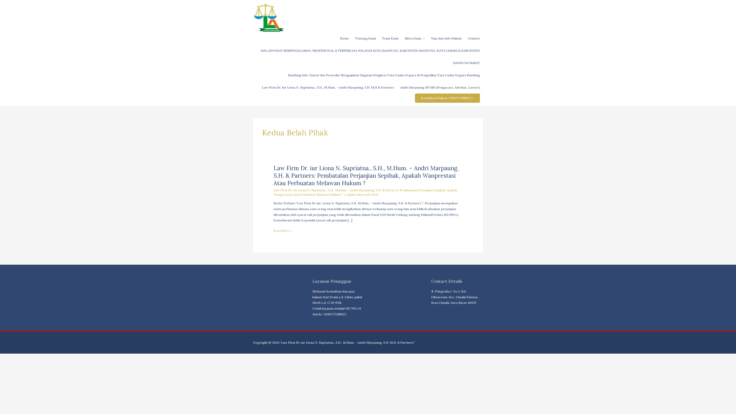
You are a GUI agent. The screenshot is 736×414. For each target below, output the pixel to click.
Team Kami (390, 38)
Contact (474, 38)
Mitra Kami (413, 38)
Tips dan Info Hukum (446, 38)
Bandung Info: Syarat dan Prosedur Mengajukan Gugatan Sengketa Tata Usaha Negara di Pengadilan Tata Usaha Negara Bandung (384, 75)
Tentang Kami (365, 38)
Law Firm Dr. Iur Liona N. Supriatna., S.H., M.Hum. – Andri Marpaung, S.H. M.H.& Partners (328, 87)
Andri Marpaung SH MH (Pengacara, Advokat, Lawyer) (440, 87)
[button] (447, 98)
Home (344, 38)
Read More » (283, 231)
